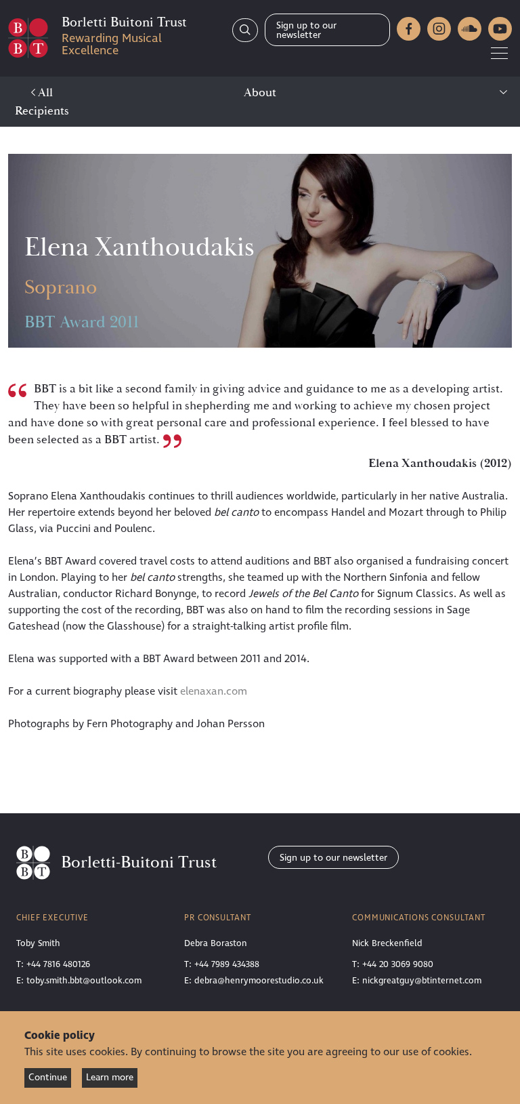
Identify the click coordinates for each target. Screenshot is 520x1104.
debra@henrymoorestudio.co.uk (259, 981)
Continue (47, 1077)
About (260, 92)
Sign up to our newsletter (306, 30)
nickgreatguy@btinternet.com (421, 981)
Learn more (109, 1077)
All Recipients (42, 102)
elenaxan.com (213, 691)
